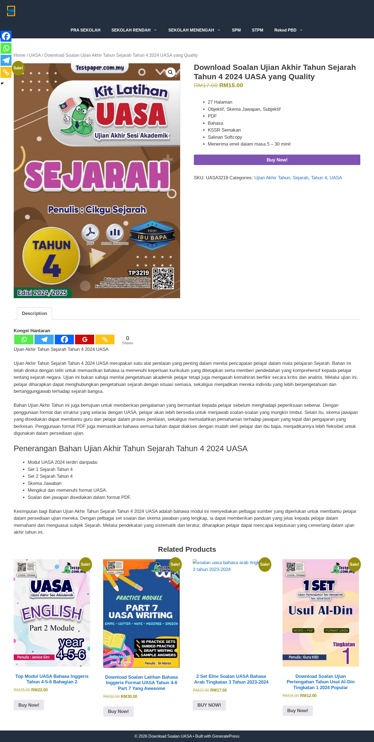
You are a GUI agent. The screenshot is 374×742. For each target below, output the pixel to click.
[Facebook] (64, 339)
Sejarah (300, 177)
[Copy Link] (104, 339)
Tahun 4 (319, 177)
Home (19, 55)
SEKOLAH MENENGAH (191, 30)
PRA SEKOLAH (85, 30)
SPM (236, 30)
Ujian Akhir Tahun (272, 177)
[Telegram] (44, 339)
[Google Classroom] (84, 339)
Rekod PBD (285, 30)
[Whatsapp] (23, 339)
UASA (35, 55)
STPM (257, 30)
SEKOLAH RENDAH (131, 30)
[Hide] (2, 83)
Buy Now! (277, 160)
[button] (171, 72)
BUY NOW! (209, 705)
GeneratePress (226, 736)
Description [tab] (34, 313)
